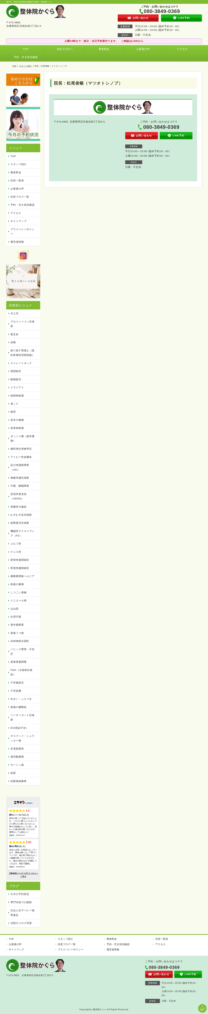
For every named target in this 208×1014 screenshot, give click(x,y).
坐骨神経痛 (17, 428)
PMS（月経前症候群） (21, 672)
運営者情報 (17, 241)
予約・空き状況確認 (26, 57)
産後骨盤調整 (18, 661)
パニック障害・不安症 (22, 651)
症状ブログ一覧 (19, 196)
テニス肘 (15, 551)
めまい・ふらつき (21, 698)
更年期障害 (17, 624)
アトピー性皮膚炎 (21, 457)
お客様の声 (143, 49)
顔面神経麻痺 (18, 781)
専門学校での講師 (21, 902)
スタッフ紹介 (25, 66)
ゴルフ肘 (15, 543)
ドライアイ (17, 387)
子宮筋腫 (15, 690)
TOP (26, 49)
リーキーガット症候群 (22, 717)
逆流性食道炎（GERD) (18, 496)
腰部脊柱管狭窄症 (21, 448)
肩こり (14, 403)
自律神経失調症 (19, 641)
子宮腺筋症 (17, 682)
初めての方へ (65, 49)
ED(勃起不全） (19, 727)
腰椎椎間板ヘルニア (22, 576)
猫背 (13, 411)
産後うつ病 (17, 633)
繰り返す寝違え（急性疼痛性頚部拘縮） (22, 352)
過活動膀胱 (17, 756)
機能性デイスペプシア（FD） (22, 533)
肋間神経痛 (17, 395)
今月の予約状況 (19, 894)
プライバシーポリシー (22, 231)
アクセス (182, 49)
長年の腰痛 (17, 420)
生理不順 (15, 616)
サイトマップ (18, 221)
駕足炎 (14, 334)
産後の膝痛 (17, 584)
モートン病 (17, 765)
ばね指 (14, 608)
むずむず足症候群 (21, 514)
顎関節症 (15, 371)
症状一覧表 (17, 180)
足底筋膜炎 (17, 748)
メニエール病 (18, 600)
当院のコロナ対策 (21, 923)
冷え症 (14, 313)
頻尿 (13, 773)
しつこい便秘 (18, 592)
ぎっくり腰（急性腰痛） (22, 438)
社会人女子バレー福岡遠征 (22, 912)
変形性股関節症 (19, 560)
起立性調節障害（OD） (19, 467)
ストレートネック (21, 363)
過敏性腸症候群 (19, 477)
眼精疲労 (15, 379)
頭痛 (13, 342)
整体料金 (104, 49)
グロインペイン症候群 (22, 324)
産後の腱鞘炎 (18, 707)
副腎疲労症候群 (19, 522)
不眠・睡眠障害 (19, 485)
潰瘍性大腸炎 (18, 506)
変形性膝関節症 (19, 568)
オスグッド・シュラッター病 (22, 738)
